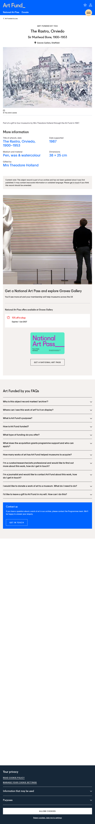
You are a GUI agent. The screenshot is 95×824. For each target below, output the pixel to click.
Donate (25, 12)
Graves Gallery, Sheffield (48, 42)
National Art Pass (11, 12)
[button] (47, 362)
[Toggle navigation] (88, 12)
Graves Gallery (70, 291)
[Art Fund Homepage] (14, 5)
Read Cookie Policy (14, 777)
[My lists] (85, 4)
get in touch (75, 182)
